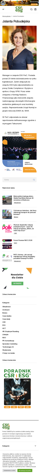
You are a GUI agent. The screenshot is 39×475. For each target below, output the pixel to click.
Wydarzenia (6, 350)
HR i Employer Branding (10, 331)
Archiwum (6, 310)
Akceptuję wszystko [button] (25, 470)
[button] (3, 9)
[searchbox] (17, 179)
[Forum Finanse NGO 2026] (7, 244)
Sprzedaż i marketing (9, 344)
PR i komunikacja (8, 341)
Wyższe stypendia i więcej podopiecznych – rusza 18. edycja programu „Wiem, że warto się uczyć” (24, 228)
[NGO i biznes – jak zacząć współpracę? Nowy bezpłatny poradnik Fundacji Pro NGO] (7, 258)
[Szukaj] (34, 180)
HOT (4, 328)
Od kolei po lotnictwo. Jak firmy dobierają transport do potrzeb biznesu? (25, 212)
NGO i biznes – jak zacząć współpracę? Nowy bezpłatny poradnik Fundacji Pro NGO (24, 256)
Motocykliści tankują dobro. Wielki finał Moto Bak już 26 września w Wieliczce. (24, 198)
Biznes (16, 217)
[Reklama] (19, 3)
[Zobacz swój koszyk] (35, 9)
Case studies (6, 316)
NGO (15, 243)
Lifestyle (5, 334)
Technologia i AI (8, 347)
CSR (15, 233)
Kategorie (5, 446)
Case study (6, 319)
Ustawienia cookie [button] (9, 470)
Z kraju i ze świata (8, 353)
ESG (3, 325)
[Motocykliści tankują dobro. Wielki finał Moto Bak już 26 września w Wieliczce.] (7, 200)
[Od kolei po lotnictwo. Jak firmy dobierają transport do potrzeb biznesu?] (7, 214)
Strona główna (6, 16)
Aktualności (17, 203)
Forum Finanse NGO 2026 (23, 240)
